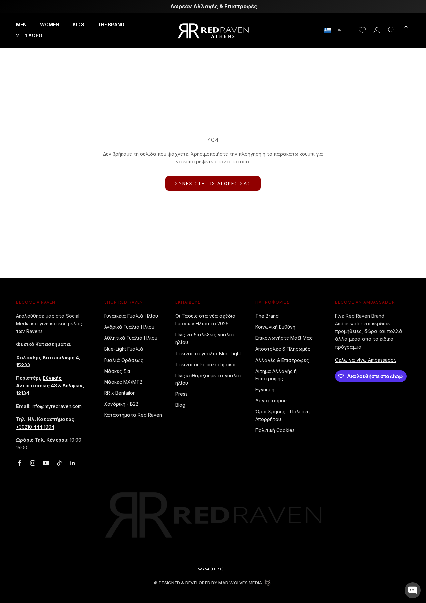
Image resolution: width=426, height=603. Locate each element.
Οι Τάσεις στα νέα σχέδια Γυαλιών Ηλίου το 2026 (205, 319)
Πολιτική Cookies (275, 430)
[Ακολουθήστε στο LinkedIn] (72, 463)
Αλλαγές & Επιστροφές (282, 360)
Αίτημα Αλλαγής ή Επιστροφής (276, 374)
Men (21, 24)
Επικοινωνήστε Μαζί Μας (284, 338)
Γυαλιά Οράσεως (123, 360)
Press (181, 394)
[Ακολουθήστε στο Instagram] (32, 463)
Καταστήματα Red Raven (133, 415)
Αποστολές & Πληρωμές (282, 349)
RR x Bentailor (119, 393)
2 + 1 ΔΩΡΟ (29, 35)
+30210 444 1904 (35, 427)
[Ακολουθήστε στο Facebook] (19, 463)
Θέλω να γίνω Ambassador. (365, 360)
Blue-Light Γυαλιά (123, 349)
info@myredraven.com (57, 406)
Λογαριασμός (271, 400)
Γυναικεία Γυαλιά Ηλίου (131, 316)
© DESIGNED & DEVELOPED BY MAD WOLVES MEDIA (208, 582)
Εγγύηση (264, 389)
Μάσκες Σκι (117, 371)
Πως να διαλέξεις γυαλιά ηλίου (204, 338)
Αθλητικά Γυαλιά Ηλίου (130, 338)
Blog (180, 405)
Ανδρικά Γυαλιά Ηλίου (129, 327)
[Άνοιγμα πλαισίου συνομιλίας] (413, 590)
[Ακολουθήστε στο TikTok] (59, 463)
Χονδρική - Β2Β (121, 404)
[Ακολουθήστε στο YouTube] (46, 463)
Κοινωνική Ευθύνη (275, 327)
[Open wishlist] (362, 30)
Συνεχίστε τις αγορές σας (213, 183)
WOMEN (49, 24)
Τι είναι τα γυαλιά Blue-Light (208, 353)
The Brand (267, 316)
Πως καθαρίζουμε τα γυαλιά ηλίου (208, 379)
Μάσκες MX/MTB (123, 382)
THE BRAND (111, 24)
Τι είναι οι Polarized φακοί (205, 364)
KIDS (78, 24)
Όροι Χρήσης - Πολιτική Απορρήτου (282, 415)
